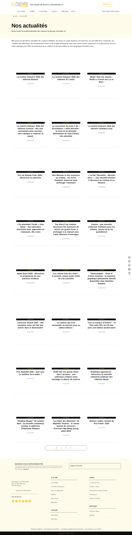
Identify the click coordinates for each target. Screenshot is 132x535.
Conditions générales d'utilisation (72, 529)
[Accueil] (19, 4)
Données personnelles (51, 529)
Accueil (15, 16)
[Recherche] (118, 4)
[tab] (13, 11)
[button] (106, 4)
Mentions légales (36, 529)
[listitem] (13, 501)
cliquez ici (26, 469)
